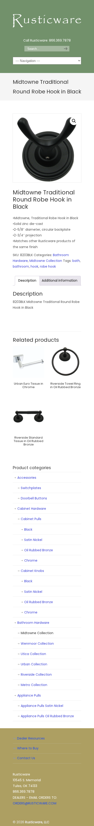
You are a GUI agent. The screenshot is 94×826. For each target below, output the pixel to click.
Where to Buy (28, 748)
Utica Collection (33, 654)
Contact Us (26, 758)
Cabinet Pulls (31, 519)
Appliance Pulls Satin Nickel (42, 705)
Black (28, 529)
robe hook (48, 266)
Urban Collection (34, 664)
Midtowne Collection (45, 260)
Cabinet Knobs (32, 570)
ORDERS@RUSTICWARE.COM (34, 803)
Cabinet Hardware (31, 508)
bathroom (21, 266)
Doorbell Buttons (34, 498)
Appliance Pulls (29, 695)
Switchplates (31, 488)
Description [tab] (27, 280)
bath (76, 260)
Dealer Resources (31, 738)
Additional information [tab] (59, 280)
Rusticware (47, 18)
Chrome (30, 560)
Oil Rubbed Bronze (38, 550)
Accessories (26, 477)
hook (34, 266)
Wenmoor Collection (37, 643)
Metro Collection (34, 685)
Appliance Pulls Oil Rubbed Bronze (47, 716)
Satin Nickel (33, 540)
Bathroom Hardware (33, 622)
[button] (74, 121)
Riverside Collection (36, 674)
